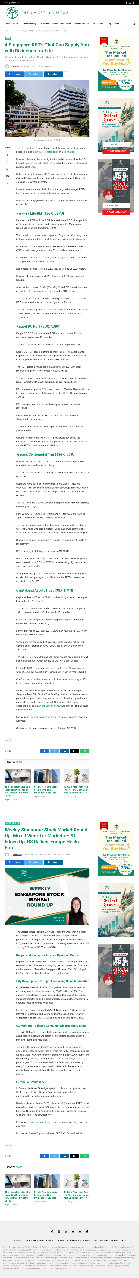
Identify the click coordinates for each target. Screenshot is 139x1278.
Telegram (49, 717)
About (15, 24)
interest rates (45, 152)
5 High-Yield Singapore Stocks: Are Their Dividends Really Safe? (46, 790)
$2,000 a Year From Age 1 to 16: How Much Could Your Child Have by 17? (76, 790)
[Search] (133, 24)
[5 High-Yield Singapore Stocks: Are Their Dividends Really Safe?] (47, 776)
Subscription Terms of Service (109, 1240)
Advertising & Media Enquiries (74, 1240)
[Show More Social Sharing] (66, 74)
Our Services (97, 24)
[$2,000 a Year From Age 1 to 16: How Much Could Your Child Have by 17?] (76, 776)
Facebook (35, 717)
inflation (70, 152)
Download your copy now (48, 706)
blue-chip (66, 352)
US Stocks (44, 24)
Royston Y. (17, 66)
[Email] (7, 176)
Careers (17, 1240)
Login (110, 24)
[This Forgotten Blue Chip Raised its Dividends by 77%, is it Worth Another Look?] (18, 776)
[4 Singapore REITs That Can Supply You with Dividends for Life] (47, 136)
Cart (117, 24)
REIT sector (27, 148)
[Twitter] (7, 162)
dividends (46, 193)
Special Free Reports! (61, 24)
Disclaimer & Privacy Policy (40, 1240)
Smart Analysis (12, 823)
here (32, 1115)
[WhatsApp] (7, 183)
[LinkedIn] (7, 169)
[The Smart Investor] (49, 12)
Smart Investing (29, 24)
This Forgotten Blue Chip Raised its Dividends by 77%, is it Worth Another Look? (17, 791)
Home (8, 24)
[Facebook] (7, 155)
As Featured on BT (81, 24)
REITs (8, 38)
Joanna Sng (17, 855)
